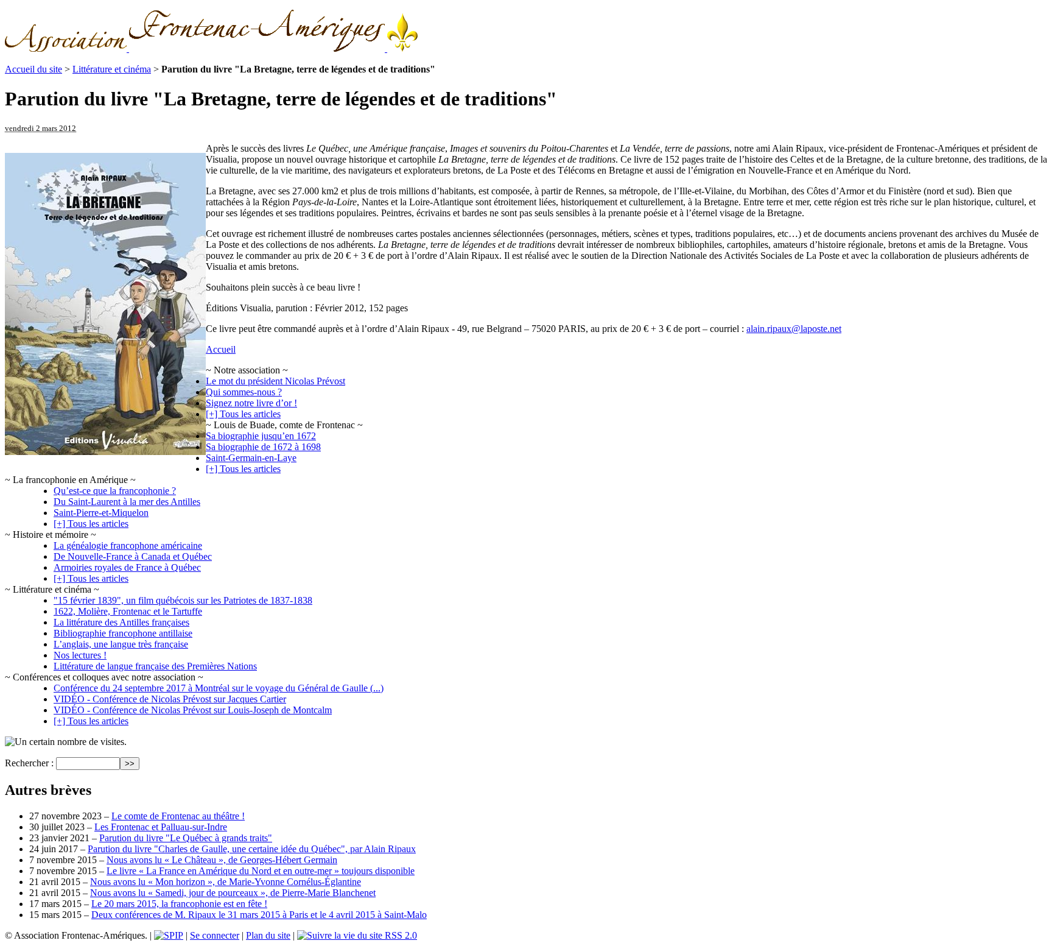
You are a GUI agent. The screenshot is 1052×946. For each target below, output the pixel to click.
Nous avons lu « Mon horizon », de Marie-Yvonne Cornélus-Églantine (225, 882)
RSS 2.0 (399, 935)
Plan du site (268, 935)
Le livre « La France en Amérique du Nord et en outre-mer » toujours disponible (261, 871)
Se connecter (214, 935)
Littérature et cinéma (111, 69)
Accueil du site (33, 69)
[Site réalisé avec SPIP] (168, 935)
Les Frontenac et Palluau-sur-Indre (160, 827)
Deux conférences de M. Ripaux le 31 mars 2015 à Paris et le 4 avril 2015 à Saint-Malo (259, 914)
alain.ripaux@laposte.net (793, 328)
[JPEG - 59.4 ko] (105, 452)
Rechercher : (29, 763)
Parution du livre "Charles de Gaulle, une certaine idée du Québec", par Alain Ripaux (252, 849)
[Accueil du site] (211, 48)
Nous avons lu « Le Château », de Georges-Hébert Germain (222, 860)
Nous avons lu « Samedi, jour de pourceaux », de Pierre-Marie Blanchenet (233, 893)
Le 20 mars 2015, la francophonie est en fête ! (179, 903)
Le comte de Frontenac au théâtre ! (178, 816)
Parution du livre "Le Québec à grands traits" (185, 838)
